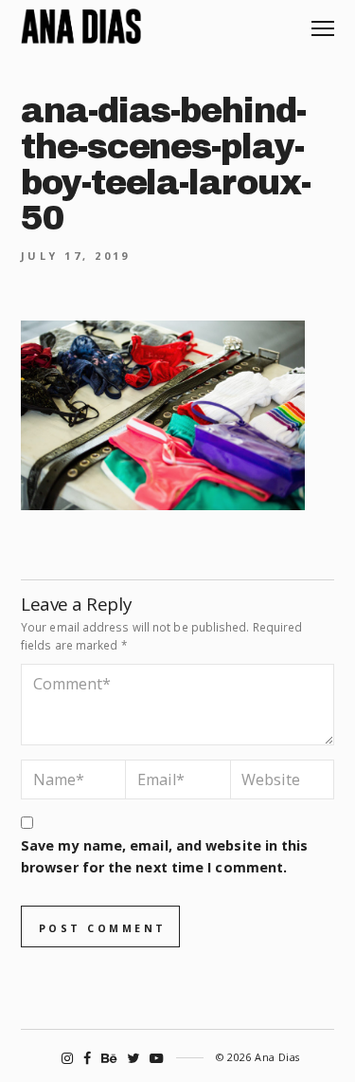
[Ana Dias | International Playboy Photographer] (81, 27)
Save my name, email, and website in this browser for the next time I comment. (164, 856)
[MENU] (322, 21)
